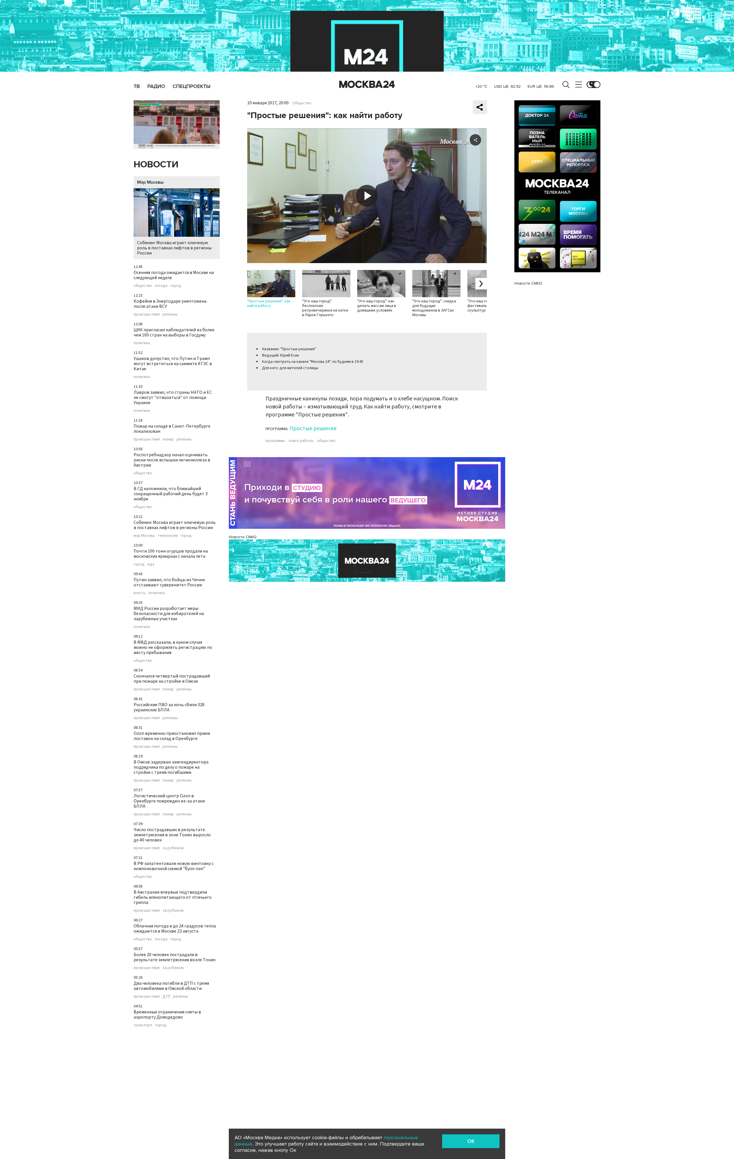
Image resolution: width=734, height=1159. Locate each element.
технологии (168, 536)
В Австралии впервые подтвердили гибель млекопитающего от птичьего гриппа (173, 897)
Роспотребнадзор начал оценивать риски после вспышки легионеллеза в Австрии (172, 460)
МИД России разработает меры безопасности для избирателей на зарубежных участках (169, 613)
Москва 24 (367, 84)
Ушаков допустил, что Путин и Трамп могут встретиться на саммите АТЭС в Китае (173, 363)
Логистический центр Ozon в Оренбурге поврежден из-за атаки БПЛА (169, 801)
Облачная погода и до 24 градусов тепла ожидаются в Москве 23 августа (175, 928)
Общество (301, 103)
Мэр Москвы (150, 182)
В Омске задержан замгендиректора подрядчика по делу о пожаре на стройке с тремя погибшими (171, 767)
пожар (168, 439)
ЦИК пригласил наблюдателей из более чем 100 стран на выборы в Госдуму (174, 332)
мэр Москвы (144, 536)
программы (275, 441)
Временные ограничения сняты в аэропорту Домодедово (167, 1014)
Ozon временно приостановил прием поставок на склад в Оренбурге (172, 736)
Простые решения (313, 428)
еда (150, 564)
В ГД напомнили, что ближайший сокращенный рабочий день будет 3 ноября (171, 493)
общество (143, 286)
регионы (170, 314)
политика (142, 343)
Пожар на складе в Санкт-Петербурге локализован (172, 428)
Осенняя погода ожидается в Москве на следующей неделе (174, 275)
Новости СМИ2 (243, 537)
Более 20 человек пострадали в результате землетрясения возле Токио (175, 957)
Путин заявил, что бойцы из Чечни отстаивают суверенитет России (169, 582)
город (175, 286)
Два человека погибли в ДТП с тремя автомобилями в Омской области (171, 986)
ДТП (166, 996)
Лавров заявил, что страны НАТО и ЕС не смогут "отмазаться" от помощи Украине (173, 397)
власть (140, 593)
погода (161, 286)
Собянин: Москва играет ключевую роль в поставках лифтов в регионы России (174, 248)
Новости (156, 164)
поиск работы (301, 441)
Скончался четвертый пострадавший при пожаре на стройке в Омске (172, 678)
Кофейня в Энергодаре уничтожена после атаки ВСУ (170, 304)
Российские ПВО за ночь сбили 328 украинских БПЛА (169, 707)
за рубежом (173, 848)
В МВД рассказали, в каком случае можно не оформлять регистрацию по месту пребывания (173, 647)
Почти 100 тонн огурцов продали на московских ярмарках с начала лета (171, 553)
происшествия (147, 314)
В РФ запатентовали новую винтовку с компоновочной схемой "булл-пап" (174, 866)
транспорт (143, 1025)
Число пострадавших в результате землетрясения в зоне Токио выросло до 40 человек (172, 835)
